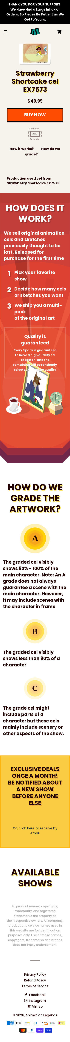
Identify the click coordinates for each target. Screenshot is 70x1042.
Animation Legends (41, 1015)
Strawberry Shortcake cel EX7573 (35, 81)
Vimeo (37, 1006)
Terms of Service (35, 986)
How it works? (22, 148)
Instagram (37, 1000)
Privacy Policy (35, 974)
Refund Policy (35, 980)
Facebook (37, 995)
